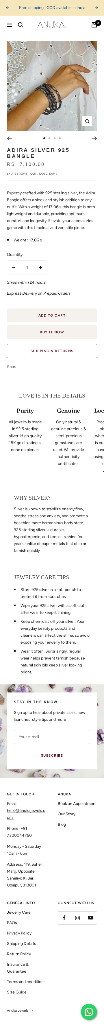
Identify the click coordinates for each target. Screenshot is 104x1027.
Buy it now (52, 332)
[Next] (94, 138)
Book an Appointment (77, 803)
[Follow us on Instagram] (77, 917)
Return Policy (19, 954)
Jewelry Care (19, 912)
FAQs (12, 922)
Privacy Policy (19, 933)
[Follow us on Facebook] (64, 917)
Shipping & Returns (52, 351)
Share (12, 366)
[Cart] (94, 24)
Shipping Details (21, 943)
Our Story (66, 814)
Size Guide (17, 992)
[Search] (20, 24)
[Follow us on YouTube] (90, 917)
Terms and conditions (26, 981)
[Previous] (9, 138)
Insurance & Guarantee (18, 968)
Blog (62, 824)
